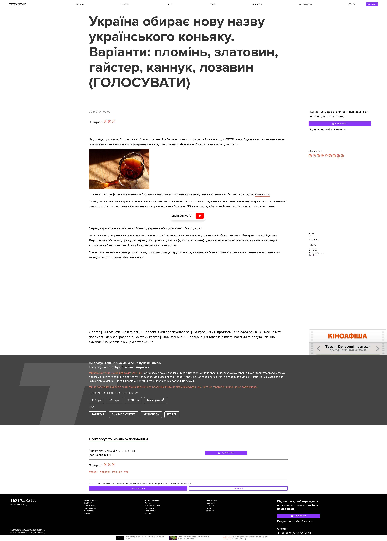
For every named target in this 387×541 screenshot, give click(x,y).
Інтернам (148, 513)
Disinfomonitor (150, 511)
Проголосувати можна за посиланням (118, 439)
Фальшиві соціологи (152, 506)
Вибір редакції (89, 511)
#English (87, 513)
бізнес (118, 472)
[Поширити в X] (109, 121)
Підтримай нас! (211, 500)
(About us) (93, 500)
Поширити (96, 122)
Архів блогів (210, 508)
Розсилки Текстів (90, 508)
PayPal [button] (172, 414)
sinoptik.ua (312, 255)
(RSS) (90, 503)
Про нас (86, 500)
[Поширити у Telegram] (113, 121)
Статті (86, 503)
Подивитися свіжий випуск (327, 129)
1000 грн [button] (133, 400)
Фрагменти (88, 506)
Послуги (148, 503)
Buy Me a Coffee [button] (123, 414)
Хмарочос (262, 194)
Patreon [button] (98, 414)
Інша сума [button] (153, 400)
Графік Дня (210, 506)
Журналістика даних (152, 500)
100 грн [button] (96, 400)
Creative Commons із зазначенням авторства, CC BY (30, 530)
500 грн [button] (114, 400)
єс (127, 472)
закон (94, 472)
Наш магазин (210, 503)
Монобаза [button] (151, 414)
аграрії (106, 472)
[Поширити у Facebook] (105, 121)
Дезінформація (150, 508)
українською (24, 532)
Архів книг (210, 511)
